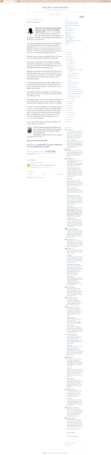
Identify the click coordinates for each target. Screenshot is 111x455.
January (70, 117)
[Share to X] (51, 151)
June (69, 105)
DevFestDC (34, 144)
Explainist (69, 255)
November (70, 63)
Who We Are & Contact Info (71, 22)
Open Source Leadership (73, 307)
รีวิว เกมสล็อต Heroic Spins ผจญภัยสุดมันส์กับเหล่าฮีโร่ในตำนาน (75, 208)
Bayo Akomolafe (70, 189)
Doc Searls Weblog (71, 140)
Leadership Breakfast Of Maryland (73, 40)
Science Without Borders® (73, 168)
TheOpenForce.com (71, 239)
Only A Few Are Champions (74, 89)
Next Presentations (69, 42)
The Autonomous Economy (74, 96)
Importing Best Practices (73, 75)
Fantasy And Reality (72, 78)
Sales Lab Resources (70, 32)
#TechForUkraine (70, 241)
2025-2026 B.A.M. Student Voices (74, 169)
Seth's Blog (69, 178)
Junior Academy (69, 39)
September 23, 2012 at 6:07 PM (41, 167)
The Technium (70, 158)
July (69, 103)
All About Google (71, 418)
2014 (68, 54)
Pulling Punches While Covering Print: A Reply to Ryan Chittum (75, 347)
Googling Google (71, 389)
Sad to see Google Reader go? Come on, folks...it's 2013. (74, 391)
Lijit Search (68, 445)
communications (36, 153)
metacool (69, 368)
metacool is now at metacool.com (74, 369)
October (70, 65)
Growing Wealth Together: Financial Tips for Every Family (74, 197)
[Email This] (48, 151)
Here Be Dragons (70, 256)
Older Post (60, 174)
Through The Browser (72, 334)
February (70, 114)
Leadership (69, 398)
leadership (30, 154)
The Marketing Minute (72, 229)
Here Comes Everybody (73, 436)
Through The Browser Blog (71, 23)
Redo (69, 80)
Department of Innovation (73, 429)
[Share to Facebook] (53, 151)
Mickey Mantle (38, 47)
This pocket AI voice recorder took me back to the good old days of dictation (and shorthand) (75, 132)
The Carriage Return (72, 87)
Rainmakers (68, 34)
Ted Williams (57, 47)
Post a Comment (31, 171)
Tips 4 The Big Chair (70, 30)
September (70, 67)
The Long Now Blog (72, 188)
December (70, 61)
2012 (68, 59)
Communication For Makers (73, 336)
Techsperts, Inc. (70, 249)
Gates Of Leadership (69, 37)
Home (44, 174)
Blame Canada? (70, 141)
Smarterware (70, 206)
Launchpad (69, 151)
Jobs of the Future (72, 98)
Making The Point (72, 85)
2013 (68, 56)
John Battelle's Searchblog (73, 264)
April (69, 110)
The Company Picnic (71, 308)
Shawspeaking (70, 378)
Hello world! (69, 250)
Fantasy (54, 153)
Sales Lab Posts (56, 7)
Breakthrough (70, 326)
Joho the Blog (70, 276)
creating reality (46, 153)
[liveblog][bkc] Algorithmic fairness (74, 278)
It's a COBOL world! (72, 297)
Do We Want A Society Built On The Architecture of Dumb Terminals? (74, 266)
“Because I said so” (71, 180)
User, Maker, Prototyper (73, 73)
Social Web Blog (71, 287)
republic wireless (71, 432)
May (69, 108)
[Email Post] (45, 151)
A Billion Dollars (70, 160)
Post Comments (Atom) (38, 177)
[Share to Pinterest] (55, 151)
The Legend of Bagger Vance (74, 94)
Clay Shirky (70, 345)
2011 (68, 119)
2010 (68, 122)
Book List (67, 27)
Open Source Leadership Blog (72, 25)
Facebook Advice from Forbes (73, 380)
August (70, 101)
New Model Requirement (74, 82)
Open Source (70, 357)
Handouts (67, 44)
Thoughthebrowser (35, 163)
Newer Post (29, 174)
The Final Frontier (69, 29)
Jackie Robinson (47, 47)
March (70, 112)
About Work (68, 35)
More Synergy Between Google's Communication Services (74, 420)
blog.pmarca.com (71, 317)
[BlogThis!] (50, 151)
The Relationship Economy (73, 195)
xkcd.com (69, 149)
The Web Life (70, 129)
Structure (69, 399)
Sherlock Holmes (51, 32)
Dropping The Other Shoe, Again (75, 91)
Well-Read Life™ (71, 218)
